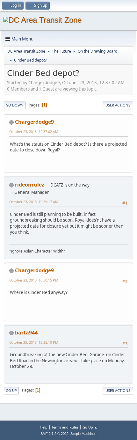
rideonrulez (29, 184)
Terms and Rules (65, 427)
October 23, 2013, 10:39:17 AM (33, 201)
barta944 (26, 332)
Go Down (15, 105)
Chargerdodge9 (34, 121)
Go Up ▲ (90, 427)
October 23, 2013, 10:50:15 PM (33, 280)
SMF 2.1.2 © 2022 (54, 434)
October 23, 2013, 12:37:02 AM (33, 131)
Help (43, 427)
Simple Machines (83, 434)
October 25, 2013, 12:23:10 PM (33, 342)
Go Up (11, 390)
